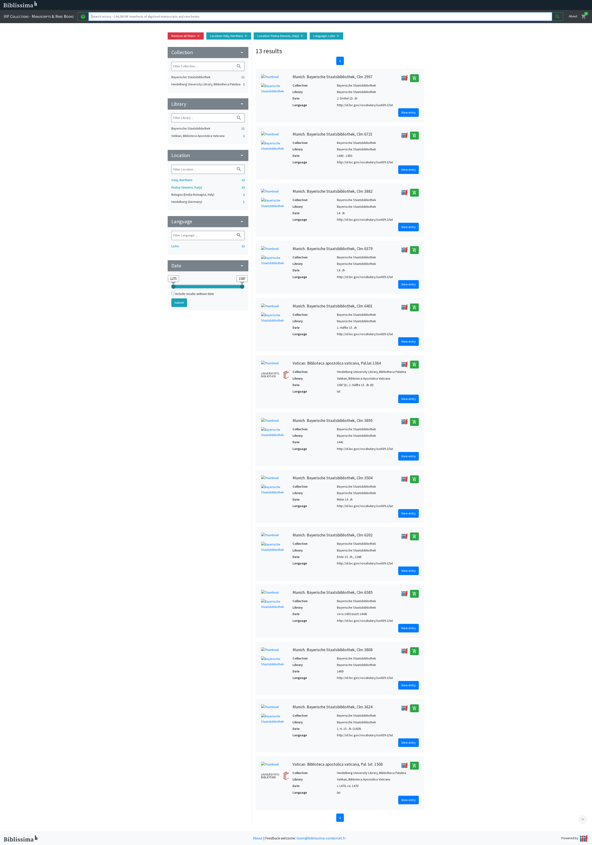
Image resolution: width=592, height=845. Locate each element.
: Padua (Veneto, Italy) (280, 36)
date (208, 266)
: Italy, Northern (228, 36)
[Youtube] (244, 5)
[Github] (251, 5)
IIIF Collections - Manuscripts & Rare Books (39, 16)
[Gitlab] (259, 5)
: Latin (326, 36)
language (208, 221)
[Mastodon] (236, 5)
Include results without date (194, 294)
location (208, 155)
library (208, 104)
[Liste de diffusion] (214, 5)
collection (208, 52)
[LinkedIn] (222, 5)
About (573, 16)
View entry (408, 112)
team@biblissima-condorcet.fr (321, 838)
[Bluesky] (229, 5)
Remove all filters (185, 36)
